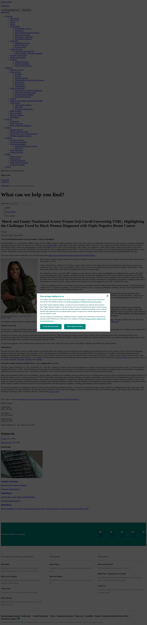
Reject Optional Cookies (74, 326)
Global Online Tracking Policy (92, 302)
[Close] (107, 295)
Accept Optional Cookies (51, 326)
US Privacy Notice (73, 302)
